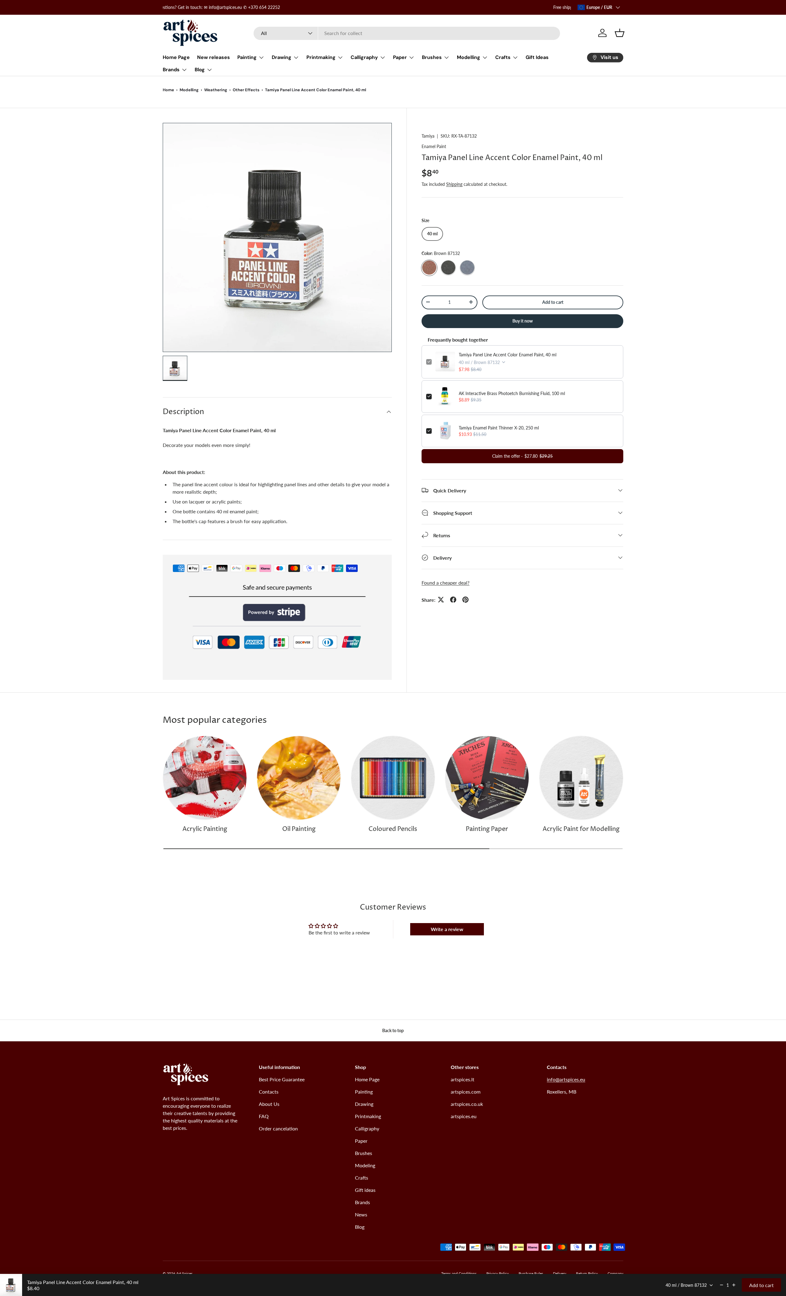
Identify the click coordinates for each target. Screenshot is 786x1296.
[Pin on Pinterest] (465, 599)
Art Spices (184, 1273)
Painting (247, 57)
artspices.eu (464, 1116)
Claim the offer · (522, 455)
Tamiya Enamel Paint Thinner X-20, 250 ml (499, 427)
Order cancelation (278, 1128)
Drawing (281, 57)
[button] (619, 33)
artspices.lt (462, 1079)
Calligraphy (364, 57)
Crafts (503, 57)
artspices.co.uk (467, 1104)
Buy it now (522, 320)
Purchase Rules (531, 1273)
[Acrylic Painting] (205, 778)
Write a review (447, 929)
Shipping (454, 183)
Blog (200, 69)
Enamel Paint (434, 146)
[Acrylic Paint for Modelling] (581, 778)
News (361, 1214)
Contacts (268, 1091)
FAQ (264, 1116)
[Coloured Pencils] (393, 778)
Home (168, 89)
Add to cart (552, 301)
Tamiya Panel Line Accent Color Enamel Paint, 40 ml (507, 354)
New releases (213, 57)
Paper (400, 57)
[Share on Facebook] (453, 599)
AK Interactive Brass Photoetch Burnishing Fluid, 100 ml (512, 393)
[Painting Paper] (487, 778)
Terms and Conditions (459, 1273)
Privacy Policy (497, 1273)
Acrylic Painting (204, 829)
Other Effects (246, 89)
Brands (171, 69)
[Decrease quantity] (721, 1285)
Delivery (559, 1273)
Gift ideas (365, 1190)
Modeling (365, 1165)
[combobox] (407, 33)
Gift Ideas (537, 57)
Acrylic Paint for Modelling (581, 829)
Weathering (215, 89)
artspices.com (466, 1091)
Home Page (176, 57)
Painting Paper (487, 829)
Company (615, 1273)
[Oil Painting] (298, 778)
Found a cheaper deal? (445, 582)
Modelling (468, 57)
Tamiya (428, 136)
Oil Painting (299, 829)
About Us (269, 1104)
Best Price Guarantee (282, 1079)
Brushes (432, 57)
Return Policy (587, 1273)
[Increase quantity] (734, 1285)
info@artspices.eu (566, 1079)
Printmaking (321, 57)
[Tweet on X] (441, 599)
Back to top (393, 1030)
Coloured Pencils (392, 829)
